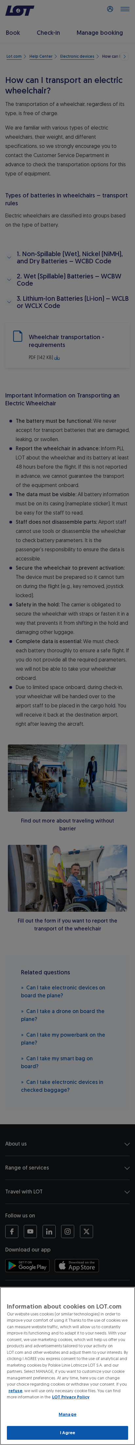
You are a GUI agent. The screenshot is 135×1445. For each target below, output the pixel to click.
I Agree (67, 1432)
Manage (67, 1414)
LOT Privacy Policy (70, 1396)
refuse (15, 1390)
